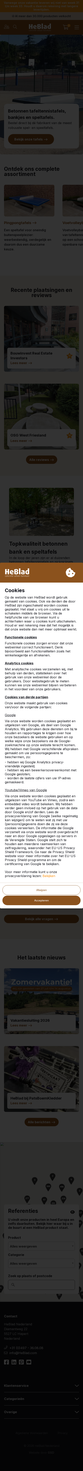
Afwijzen (41, 890)
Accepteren (41, 900)
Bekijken (49, 876)
